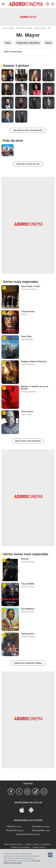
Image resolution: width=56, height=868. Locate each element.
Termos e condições (42, 844)
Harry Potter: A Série (30, 286)
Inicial (5, 28)
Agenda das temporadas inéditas (28, 663)
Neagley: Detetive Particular (34, 361)
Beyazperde (38, 830)
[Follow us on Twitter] (20, 791)
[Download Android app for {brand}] (32, 810)
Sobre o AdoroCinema (13, 844)
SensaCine (11, 830)
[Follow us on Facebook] (11, 791)
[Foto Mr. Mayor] (7, 75)
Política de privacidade (20, 847)
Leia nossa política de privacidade (22, 862)
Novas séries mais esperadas (28, 441)
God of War (26, 336)
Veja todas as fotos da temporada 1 (28, 130)
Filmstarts (36, 826)
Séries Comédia (40, 28)
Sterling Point (27, 634)
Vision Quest (27, 411)
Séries (11, 28)
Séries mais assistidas (24, 28)
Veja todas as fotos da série (28, 164)
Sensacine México (25, 834)
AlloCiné (11, 826)
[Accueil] (25, 4)
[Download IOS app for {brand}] (23, 810)
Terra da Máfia (27, 584)
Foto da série (13, 140)
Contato (28, 844)
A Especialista (27, 311)
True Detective (27, 609)
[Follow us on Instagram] (28, 791)
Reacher (25, 559)
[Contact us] (44, 791)
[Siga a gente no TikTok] (36, 791)
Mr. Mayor (28, 35)
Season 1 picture (16, 65)
